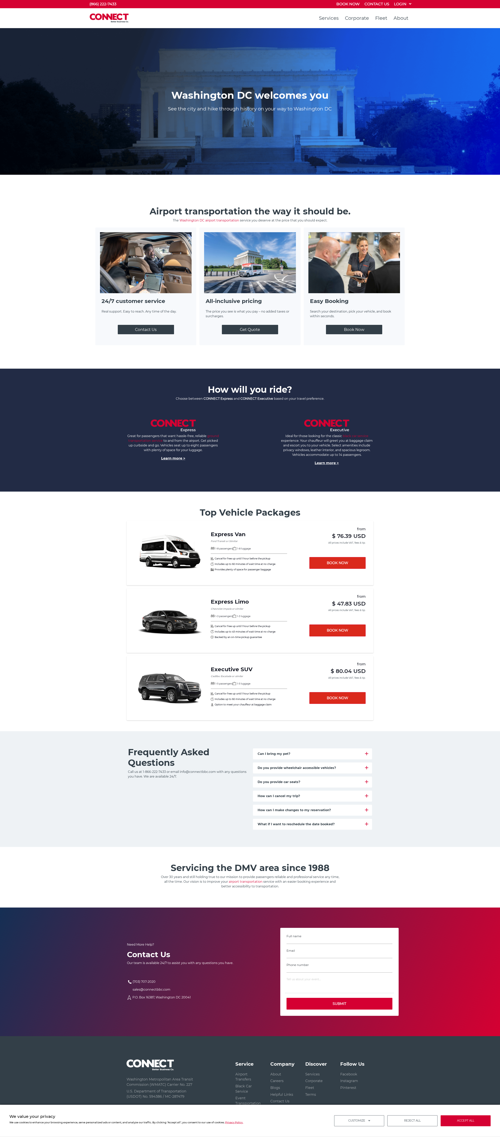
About (401, 18)
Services (329, 18)
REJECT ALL (412, 1120)
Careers (277, 1081)
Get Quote (250, 329)
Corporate (357, 18)
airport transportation (245, 881)
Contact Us (146, 329)
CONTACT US (376, 4)
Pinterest (348, 1088)
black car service (355, 436)
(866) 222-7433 (102, 4)
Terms (310, 1094)
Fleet (381, 18)
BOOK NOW (348, 4)
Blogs (275, 1088)
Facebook (348, 1074)
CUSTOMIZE (356, 1120)
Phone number (298, 965)
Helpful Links (281, 1094)
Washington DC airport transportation (209, 220)
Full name (294, 936)
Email (291, 950)
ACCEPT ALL (465, 1120)
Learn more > (173, 458)
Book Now (354, 329)
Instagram (349, 1081)
